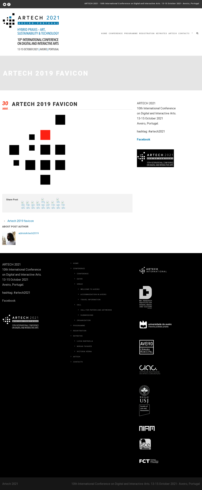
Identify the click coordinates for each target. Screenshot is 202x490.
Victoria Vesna (84, 351)
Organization (84, 320)
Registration (147, 33)
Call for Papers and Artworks (96, 310)
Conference (116, 33)
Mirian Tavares (84, 346)
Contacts (183, 33)
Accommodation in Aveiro (93, 294)
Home (104, 33)
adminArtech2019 (28, 233)
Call (79, 305)
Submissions (87, 315)
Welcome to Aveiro (90, 289)
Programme (131, 33)
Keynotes (161, 33)
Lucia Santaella (85, 341)
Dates (80, 279)
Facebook (143, 139)
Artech (172, 33)
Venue (80, 284)
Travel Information (91, 300)
